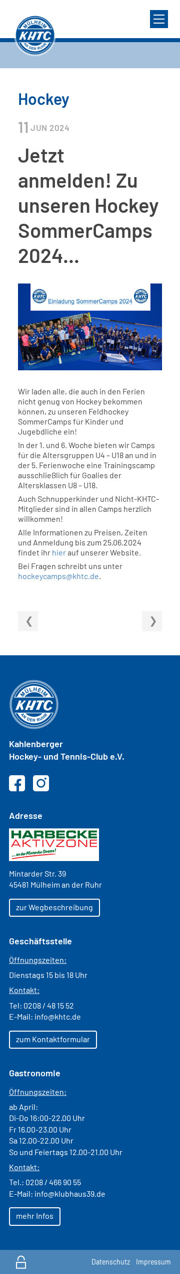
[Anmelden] (21, 1262)
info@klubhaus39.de (70, 1193)
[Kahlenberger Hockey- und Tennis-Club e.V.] (35, 35)
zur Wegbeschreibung (54, 907)
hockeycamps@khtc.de (58, 576)
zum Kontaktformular (53, 1039)
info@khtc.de (57, 1016)
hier (59, 552)
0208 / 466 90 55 (53, 1182)
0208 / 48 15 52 (49, 1005)
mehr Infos (35, 1215)
